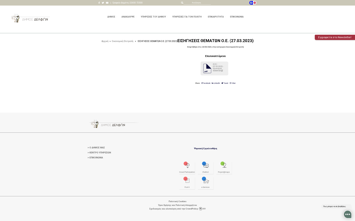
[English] (254, 2)
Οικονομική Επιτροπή (122, 41)
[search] (197, 2)
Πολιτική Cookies (177, 201)
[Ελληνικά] (251, 2)
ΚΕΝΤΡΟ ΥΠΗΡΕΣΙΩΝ (100, 152)
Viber (233, 83)
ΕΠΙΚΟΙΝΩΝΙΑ (96, 157)
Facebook (206, 83)
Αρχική (105, 41)
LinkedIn (216, 83)
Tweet (225, 83)
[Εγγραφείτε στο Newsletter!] (177, 32)
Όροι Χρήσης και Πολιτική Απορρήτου (177, 205)
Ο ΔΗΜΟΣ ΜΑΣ (97, 147)
